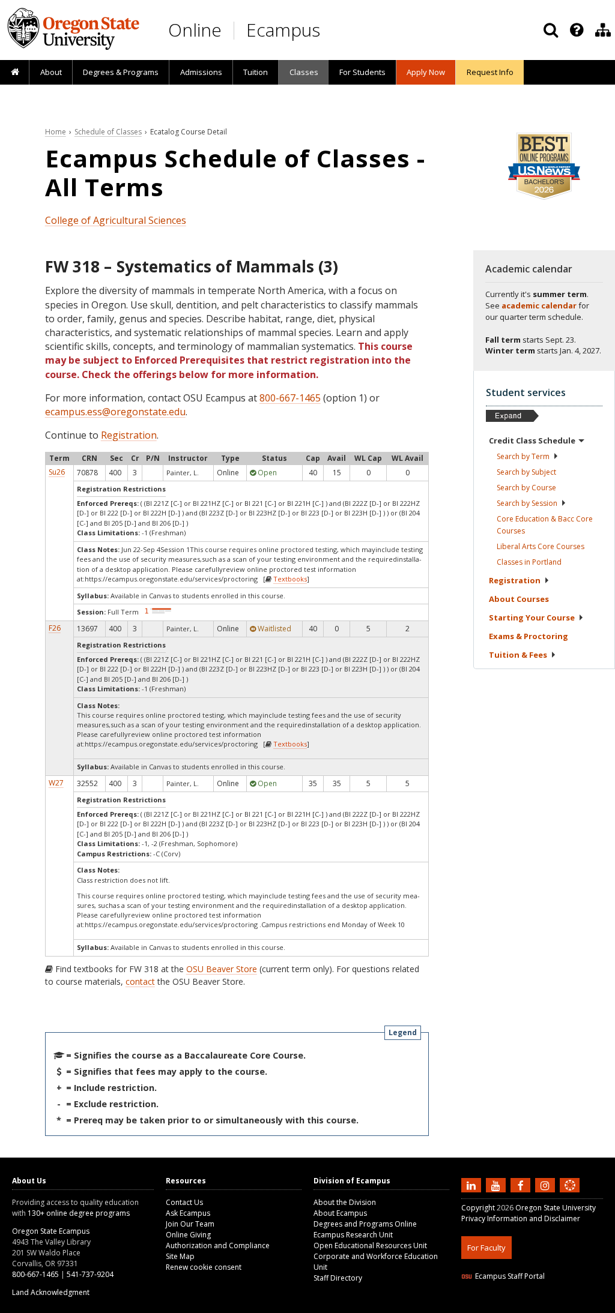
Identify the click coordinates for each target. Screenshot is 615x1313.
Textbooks (290, 578)
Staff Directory (338, 1278)
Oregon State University (555, 1208)
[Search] (550, 30)
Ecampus (283, 29)
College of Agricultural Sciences (115, 220)
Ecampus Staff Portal (510, 1276)
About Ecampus (340, 1213)
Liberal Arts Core (540, 546)
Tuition (255, 72)
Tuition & (518, 654)
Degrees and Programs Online (365, 1224)
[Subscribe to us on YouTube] (497, 1184)
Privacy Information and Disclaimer (520, 1218)
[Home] (14, 72)
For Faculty (486, 1247)
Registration (129, 435)
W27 (56, 783)
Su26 (57, 472)
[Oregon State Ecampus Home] (236, 30)
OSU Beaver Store (221, 969)
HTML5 (528, 1305)
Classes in (529, 562)
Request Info (490, 72)
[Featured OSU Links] (576, 30)
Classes (303, 72)
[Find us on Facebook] (521, 1184)
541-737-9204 (90, 1274)
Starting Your (532, 617)
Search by (523, 456)
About (51, 72)
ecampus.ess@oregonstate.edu (115, 411)
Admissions (201, 72)
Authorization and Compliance (218, 1245)
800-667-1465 (290, 397)
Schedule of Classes (108, 132)
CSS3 (556, 1305)
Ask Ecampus (188, 1213)
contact (140, 981)
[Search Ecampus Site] (550, 30)
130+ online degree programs (79, 1213)
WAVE (581, 1305)
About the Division (345, 1202)
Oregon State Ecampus (50, 1231)
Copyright (478, 1208)
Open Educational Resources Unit (370, 1245)
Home (55, 132)
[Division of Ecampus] (603, 30)
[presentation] (575, 30)
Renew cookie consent (203, 1267)
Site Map (180, 1256)
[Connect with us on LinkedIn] (472, 1184)
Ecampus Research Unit (353, 1235)
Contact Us (184, 1202)
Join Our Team (190, 1224)
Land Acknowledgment (50, 1292)
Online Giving (188, 1235)
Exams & (528, 636)
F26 (55, 628)
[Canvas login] (570, 1195)
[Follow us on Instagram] (546, 1184)
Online (195, 29)
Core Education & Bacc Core (545, 525)
